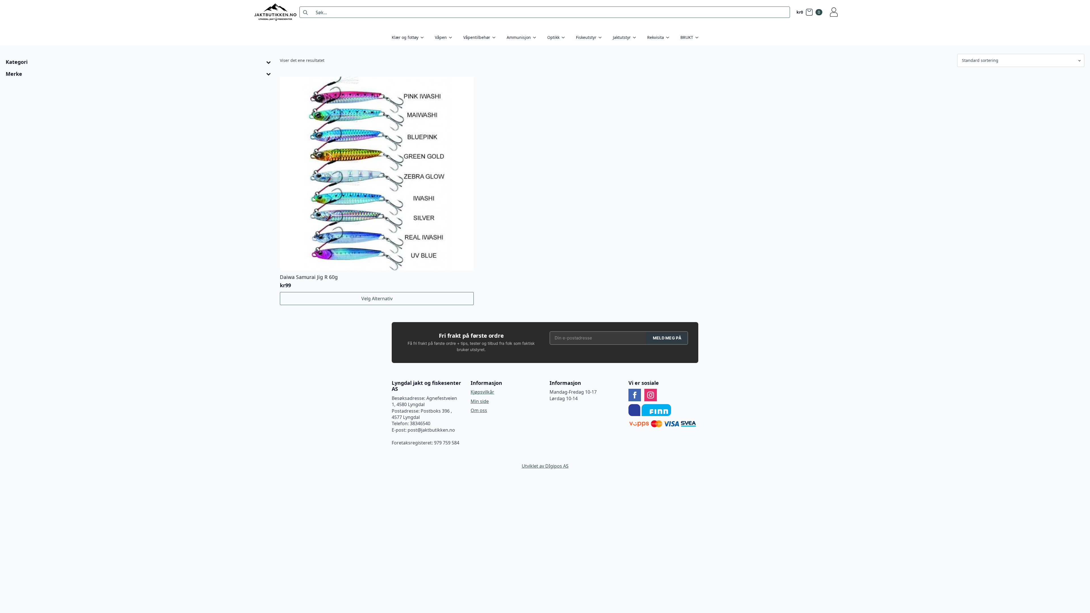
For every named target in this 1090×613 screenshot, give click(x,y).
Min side (480, 401)
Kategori (17, 62)
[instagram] (650, 395)
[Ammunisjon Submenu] (536, 37)
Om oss (479, 410)
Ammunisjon (519, 37)
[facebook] (634, 395)
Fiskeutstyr (586, 37)
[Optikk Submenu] (564, 37)
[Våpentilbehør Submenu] (495, 37)
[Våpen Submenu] (452, 37)
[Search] (305, 12)
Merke (14, 74)
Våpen (441, 37)
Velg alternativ (377, 298)
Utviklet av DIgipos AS (545, 466)
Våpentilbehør (476, 37)
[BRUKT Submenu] (698, 37)
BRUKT (686, 37)
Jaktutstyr (622, 37)
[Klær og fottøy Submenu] (423, 37)
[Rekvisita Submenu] (669, 37)
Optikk (553, 37)
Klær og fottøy (405, 37)
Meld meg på (667, 337)
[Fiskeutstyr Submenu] (601, 37)
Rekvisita (655, 37)
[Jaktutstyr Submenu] (636, 37)
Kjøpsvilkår (482, 392)
